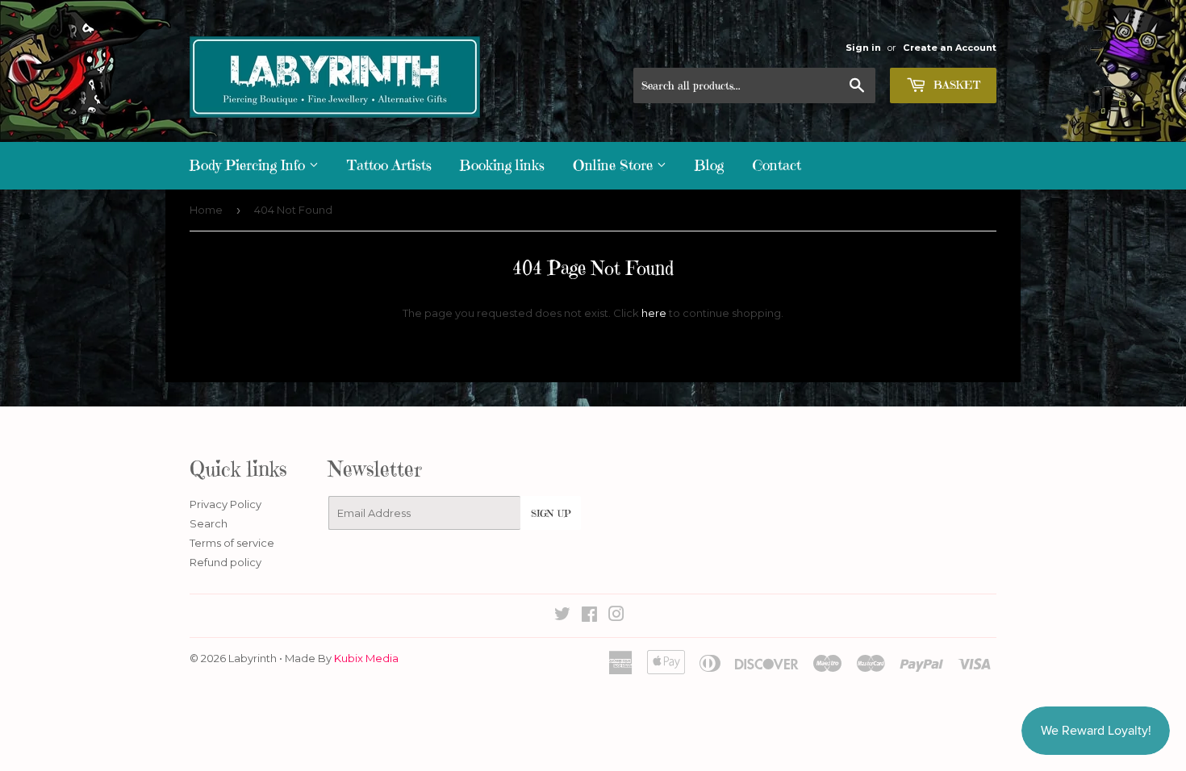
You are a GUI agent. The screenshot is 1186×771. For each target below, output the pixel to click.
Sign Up (550, 513)
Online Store (615, 165)
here (653, 312)
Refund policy (225, 562)
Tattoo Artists (389, 165)
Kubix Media (366, 658)
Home (206, 209)
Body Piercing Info (249, 165)
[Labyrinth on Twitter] (562, 616)
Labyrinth (252, 658)
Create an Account (949, 47)
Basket (955, 84)
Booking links (502, 165)
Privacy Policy (225, 504)
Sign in (863, 47)
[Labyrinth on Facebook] (589, 616)
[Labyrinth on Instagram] (616, 616)
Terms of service (232, 542)
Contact (776, 165)
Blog (709, 165)
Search (209, 523)
